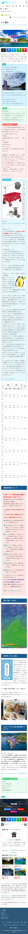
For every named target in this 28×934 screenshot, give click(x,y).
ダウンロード (22, 924)
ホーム (4, 922)
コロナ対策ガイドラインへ (14, 590)
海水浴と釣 (9, 922)
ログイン (3, 912)
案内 (25, 922)
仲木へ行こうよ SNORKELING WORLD (13, 930)
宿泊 (21, 922)
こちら (8, 175)
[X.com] (3, 8)
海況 (6, 11)
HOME (3, 11)
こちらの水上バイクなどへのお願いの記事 (16, 773)
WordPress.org (4, 917)
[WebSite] (5, 850)
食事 (18, 922)
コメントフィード (5, 916)
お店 (10, 924)
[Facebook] (1, 8)
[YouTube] (5, 8)
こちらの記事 (10, 378)
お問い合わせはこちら (6, 895)
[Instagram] (7, 8)
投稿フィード (4, 914)
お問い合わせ (15, 924)
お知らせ (5, 924)
